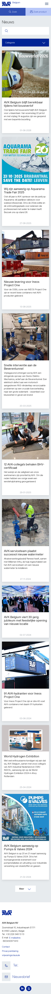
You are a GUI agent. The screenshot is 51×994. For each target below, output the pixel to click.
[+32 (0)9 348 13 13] (6, 965)
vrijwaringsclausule (11, 955)
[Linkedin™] (22, 988)
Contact (6, 946)
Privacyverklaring (10, 951)
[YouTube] (28, 988)
